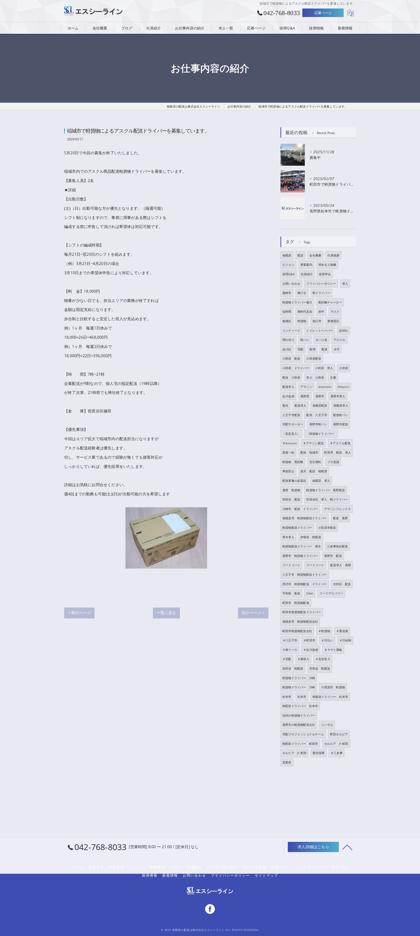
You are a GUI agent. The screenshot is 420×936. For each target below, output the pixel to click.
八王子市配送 (291, 415)
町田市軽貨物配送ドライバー (301, 612)
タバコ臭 (321, 340)
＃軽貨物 (324, 631)
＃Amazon (289, 443)
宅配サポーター (292, 424)
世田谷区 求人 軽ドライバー (327, 499)
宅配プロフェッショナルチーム (303, 734)
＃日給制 (345, 640)
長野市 (319, 396)
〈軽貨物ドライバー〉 (321, 434)
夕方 (337, 349)
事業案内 (306, 265)
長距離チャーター (330, 302)
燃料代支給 (305, 311)
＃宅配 (286, 659)
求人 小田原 (315, 377)
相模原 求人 (321, 481)
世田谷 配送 (291, 499)
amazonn (324, 387)
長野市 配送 (333, 556)
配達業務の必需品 (294, 481)
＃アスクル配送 (340, 443)
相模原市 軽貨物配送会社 (300, 621)
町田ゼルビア (339, 734)
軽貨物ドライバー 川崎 (298, 678)
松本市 (286, 697)
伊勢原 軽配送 (310, 537)
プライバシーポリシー (321, 284)
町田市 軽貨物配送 (295, 603)
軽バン (304, 340)
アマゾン (306, 387)
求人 (345, 284)
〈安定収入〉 (291, 434)
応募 (333, 377)
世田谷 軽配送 (292, 668)
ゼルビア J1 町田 (336, 744)
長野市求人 (338, 396)
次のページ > (253, 612)
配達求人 (288, 387)
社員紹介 (307, 274)
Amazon (343, 387)
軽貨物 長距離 (292, 462)
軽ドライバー (321, 293)
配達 (324, 349)
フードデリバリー (331, 593)
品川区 (286, 349)
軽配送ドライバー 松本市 (330, 697)
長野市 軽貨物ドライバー (300, 556)
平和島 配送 (291, 593)
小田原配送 (313, 358)
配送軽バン (340, 415)
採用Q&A (288, 274)
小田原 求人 (324, 368)
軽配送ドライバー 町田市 (300, 744)
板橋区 (286, 321)
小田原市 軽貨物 (333, 687)
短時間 (286, 311)
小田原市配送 (327, 528)
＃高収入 (303, 659)
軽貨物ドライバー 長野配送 (325, 490)
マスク (335, 311)
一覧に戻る (166, 612)
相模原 (286, 255)
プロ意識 (333, 462)
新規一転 (288, 452)
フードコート (291, 565)
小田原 (343, 368)
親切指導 (318, 753)
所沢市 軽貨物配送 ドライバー (304, 584)
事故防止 (288, 471)
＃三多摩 (336, 753)
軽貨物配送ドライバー (297, 528)
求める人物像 (327, 265)
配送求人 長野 (340, 565)
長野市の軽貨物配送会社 (298, 725)
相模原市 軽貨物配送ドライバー (304, 518)
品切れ (343, 330)
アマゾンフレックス (337, 509)
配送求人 (300, 405)
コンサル (327, 725)
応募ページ (323, 12)
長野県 (304, 396)
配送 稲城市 (309, 452)
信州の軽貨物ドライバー (298, 715)
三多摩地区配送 (337, 546)
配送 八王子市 (316, 415)
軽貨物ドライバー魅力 (297, 302)
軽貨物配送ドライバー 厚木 (301, 546)
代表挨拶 (333, 255)
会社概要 (315, 255)
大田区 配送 (342, 584)
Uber (309, 593)
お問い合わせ (291, 284)
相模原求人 (340, 405)
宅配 (300, 349)
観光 (285, 405)
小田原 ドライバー (295, 368)
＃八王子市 (289, 640)
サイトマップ (266, 875)
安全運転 (315, 462)
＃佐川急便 (310, 650)
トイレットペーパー (319, 330)
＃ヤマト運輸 (333, 650)
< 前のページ (79, 612)
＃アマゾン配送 (313, 443)
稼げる (302, 293)
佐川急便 (288, 396)
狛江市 (317, 321)
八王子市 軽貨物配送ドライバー (304, 575)
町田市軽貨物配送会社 (297, 631)
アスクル (339, 340)
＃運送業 (342, 631)
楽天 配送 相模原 (313, 471)
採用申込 (325, 274)
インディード (291, 330)
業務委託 (333, 321)
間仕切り (288, 340)
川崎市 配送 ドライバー (300, 509)
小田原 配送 (291, 358)
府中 (321, 311)
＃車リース (289, 650)
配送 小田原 (291, 377)
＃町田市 (309, 640)
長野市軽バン (318, 424)
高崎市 (286, 293)
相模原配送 (320, 405)
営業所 (286, 762)
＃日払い (327, 640)
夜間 (312, 349)
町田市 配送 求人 (337, 452)
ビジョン (288, 265)
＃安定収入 (322, 659)
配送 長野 (340, 518)
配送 (300, 255)
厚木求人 (288, 537)
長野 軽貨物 (291, 490)
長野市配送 (340, 424)
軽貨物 (302, 321)
